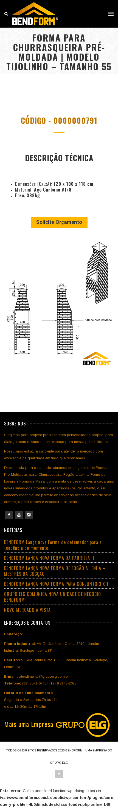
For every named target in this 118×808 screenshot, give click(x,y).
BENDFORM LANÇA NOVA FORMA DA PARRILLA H (49, 558)
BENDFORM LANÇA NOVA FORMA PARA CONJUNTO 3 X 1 (56, 584)
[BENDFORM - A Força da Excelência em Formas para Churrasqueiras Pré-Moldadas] (35, 13)
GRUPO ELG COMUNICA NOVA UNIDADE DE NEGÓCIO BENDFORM (52, 597)
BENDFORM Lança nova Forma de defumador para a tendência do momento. (53, 545)
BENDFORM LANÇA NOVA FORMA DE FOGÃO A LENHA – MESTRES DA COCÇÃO (55, 571)
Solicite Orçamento (59, 222)
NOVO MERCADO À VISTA (27, 610)
